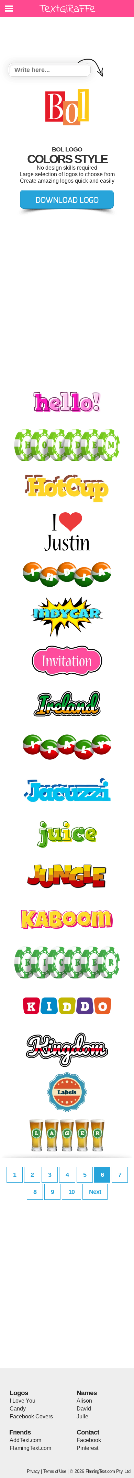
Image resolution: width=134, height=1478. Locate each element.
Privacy (33, 1471)
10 (71, 1191)
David (84, 1409)
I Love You (22, 1401)
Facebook (89, 1440)
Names (87, 1392)
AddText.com (25, 1440)
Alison (84, 1401)
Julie (82, 1416)
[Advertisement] (69, 36)
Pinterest (87, 1448)
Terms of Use (54, 1471)
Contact (88, 1432)
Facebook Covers (31, 1416)
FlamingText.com (30, 1448)
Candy (18, 1409)
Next (95, 1191)
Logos (19, 1392)
